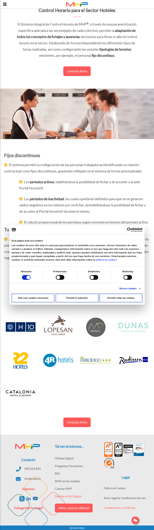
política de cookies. (106, 259)
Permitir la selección (77, 298)
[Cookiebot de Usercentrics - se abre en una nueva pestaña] (129, 230)
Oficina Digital (64, 458)
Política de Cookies (115, 488)
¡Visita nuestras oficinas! (73, 508)
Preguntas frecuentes (69, 466)
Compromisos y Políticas (119, 507)
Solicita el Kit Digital (68, 496)
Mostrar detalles (128, 288)
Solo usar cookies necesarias (33, 298)
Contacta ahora (77, 71)
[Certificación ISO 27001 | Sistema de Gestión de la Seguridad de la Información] (108, 449)
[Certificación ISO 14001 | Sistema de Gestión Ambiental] (109, 463)
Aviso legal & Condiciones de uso (125, 498)
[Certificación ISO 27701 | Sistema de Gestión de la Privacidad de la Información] (118, 449)
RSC (57, 473)
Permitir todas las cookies (121, 298)
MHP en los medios (67, 481)
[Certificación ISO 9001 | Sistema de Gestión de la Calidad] (128, 449)
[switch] (60, 277)
